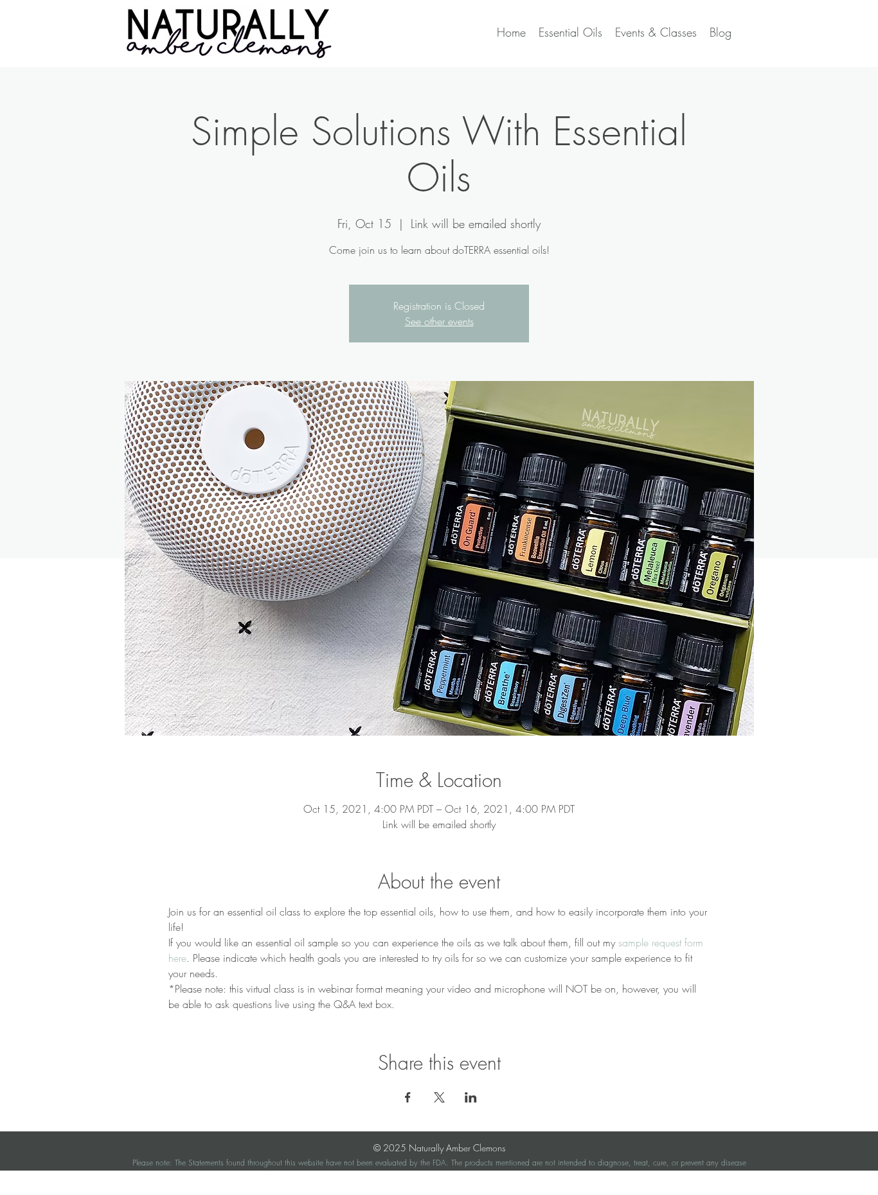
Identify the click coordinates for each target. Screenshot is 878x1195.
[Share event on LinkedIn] (471, 1097)
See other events (439, 321)
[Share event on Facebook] (408, 1097)
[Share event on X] (439, 1097)
